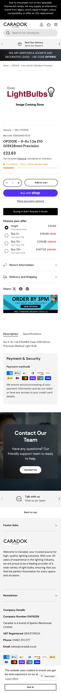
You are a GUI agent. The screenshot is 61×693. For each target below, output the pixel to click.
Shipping (21, 158)
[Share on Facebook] (21, 289)
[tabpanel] (30, 344)
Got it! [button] (30, 687)
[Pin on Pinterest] (27, 289)
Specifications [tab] (32, 334)
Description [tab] (10, 334)
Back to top (30, 512)
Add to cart (41, 182)
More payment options (30, 201)
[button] (48, 24)
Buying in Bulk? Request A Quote (30, 211)
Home (6, 66)
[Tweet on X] (14, 289)
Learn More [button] (11, 678)
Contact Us (30, 469)
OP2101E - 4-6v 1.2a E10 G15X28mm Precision (32, 66)
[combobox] (30, 33)
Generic (7, 130)
